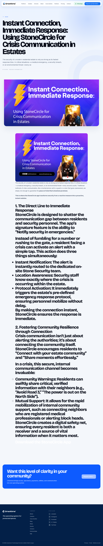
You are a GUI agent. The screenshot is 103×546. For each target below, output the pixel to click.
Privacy (86, 542)
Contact (69, 3)
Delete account (96, 542)
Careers (32, 528)
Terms (90, 542)
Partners (56, 3)
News (31, 523)
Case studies (48, 3)
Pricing (63, 3)
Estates (30, 3)
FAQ (31, 533)
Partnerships (33, 531)
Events (32, 526)
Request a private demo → (92, 3)
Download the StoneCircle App (43, 442)
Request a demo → (89, 476)
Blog (31, 521)
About (41, 3)
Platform (23, 3)
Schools (36, 3)
